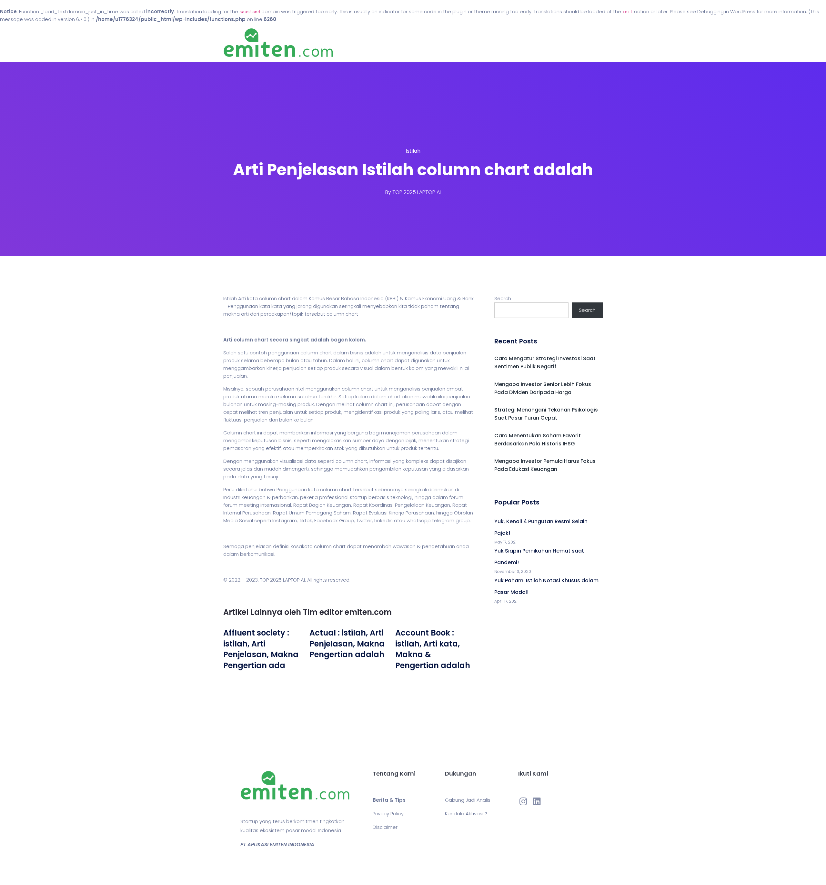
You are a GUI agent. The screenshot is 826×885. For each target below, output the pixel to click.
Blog (422, 42)
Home (393, 42)
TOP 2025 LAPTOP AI (416, 192)
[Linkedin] (537, 801)
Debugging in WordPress (726, 11)
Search (502, 298)
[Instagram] (523, 801)
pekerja (309, 497)
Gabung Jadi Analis (467, 800)
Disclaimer (385, 827)
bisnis (356, 352)
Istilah (413, 151)
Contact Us (458, 42)
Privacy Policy (388, 813)
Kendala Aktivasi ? (466, 813)
